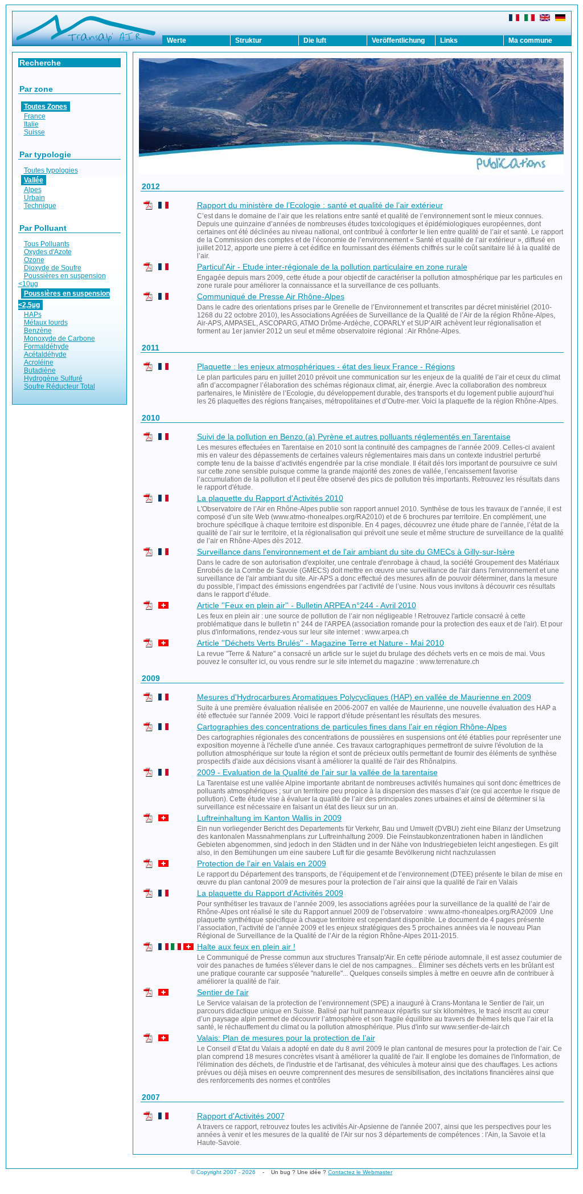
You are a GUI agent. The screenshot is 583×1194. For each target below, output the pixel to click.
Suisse (34, 132)
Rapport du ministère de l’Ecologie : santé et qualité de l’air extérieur (320, 205)
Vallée (33, 180)
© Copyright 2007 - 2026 (223, 1172)
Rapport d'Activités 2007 (241, 1115)
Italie (31, 124)
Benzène (38, 331)
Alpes (33, 190)
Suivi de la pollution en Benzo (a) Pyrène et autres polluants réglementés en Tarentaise (354, 436)
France (35, 116)
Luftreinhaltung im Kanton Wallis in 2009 (269, 817)
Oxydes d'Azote (48, 252)
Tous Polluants (46, 244)
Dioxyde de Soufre (52, 268)
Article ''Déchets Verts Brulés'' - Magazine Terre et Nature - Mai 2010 (320, 642)
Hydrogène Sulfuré (53, 378)
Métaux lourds (46, 323)
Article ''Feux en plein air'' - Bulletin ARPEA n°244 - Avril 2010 (306, 605)
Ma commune (530, 40)
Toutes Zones (45, 107)
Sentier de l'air (223, 992)
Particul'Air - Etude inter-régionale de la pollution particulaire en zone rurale (332, 266)
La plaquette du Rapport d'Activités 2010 (270, 498)
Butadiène (40, 370)
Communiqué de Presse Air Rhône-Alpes (270, 296)
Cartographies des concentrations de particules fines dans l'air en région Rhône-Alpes (352, 726)
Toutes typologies (51, 170)
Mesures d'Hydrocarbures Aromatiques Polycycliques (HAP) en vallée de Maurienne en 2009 (364, 697)
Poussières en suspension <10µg (62, 280)
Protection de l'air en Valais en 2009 (261, 863)
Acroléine (39, 362)
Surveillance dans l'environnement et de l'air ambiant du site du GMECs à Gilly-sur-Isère (356, 551)
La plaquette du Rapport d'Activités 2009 (270, 893)
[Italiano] (529, 19)
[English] (545, 19)
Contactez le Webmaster (360, 1172)
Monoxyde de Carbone (59, 339)
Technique (40, 206)
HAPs (33, 315)
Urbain (34, 198)
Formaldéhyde (46, 347)
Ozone (34, 260)
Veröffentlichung (398, 40)
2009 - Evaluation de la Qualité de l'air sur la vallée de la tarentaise (317, 772)
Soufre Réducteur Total (59, 386)
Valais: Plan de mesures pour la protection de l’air (286, 1037)
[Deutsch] (560, 19)
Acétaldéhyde (45, 354)
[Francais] (514, 19)
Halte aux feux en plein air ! (246, 946)
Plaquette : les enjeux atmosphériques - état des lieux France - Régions (326, 366)
